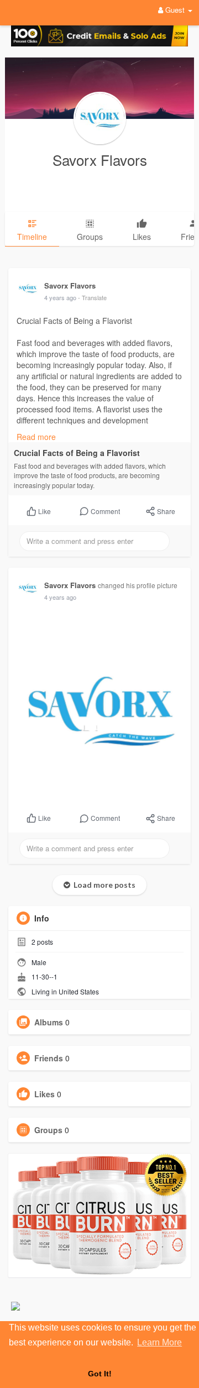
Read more (36, 436)
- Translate (92, 297)
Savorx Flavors (100, 159)
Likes (44, 1094)
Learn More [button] (159, 1342)
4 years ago (60, 297)
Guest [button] (175, 9)
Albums (48, 1022)
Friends (48, 1058)
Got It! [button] (100, 1373)
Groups (48, 1129)
